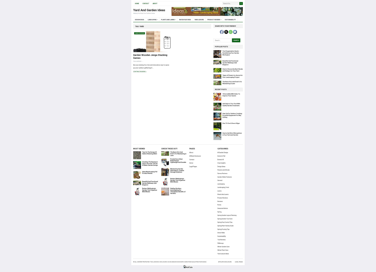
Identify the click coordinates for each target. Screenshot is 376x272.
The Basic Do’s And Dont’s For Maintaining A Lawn (178, 153)
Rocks (219, 205)
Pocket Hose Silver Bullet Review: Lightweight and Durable (178, 160)
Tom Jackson (137, 61)
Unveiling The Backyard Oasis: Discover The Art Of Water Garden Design (150, 163)
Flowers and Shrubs (223, 170)
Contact (145, 3)
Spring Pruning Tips (223, 229)
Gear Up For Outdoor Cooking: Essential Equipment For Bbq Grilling (232, 115)
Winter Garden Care (223, 246)
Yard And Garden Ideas (149, 10)
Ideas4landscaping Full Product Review (149, 172)
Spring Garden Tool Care (224, 219)
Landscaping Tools (223, 187)
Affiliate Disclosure (195, 156)
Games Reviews (139, 33)
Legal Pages (193, 166)
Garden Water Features (224, 177)
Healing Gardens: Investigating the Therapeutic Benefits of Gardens (177, 191)
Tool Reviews (221, 239)
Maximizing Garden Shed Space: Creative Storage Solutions (177, 170)
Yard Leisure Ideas (223, 253)
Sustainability (230, 19)
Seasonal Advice (222, 208)
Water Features (185, 19)
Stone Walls (221, 233)
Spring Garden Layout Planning (226, 215)
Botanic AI (220, 159)
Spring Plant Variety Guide (225, 226)
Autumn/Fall (221, 156)
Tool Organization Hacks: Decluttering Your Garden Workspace (230, 53)
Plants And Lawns (168, 19)
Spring (219, 212)
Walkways (220, 243)
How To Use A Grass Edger (231, 123)
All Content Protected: (142, 262)
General (219, 180)
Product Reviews (213, 19)
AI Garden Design (222, 152)
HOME (137, 3)
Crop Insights (221, 163)
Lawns (219, 191)
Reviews (220, 201)
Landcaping (152, 19)
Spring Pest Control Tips (224, 222)
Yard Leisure (199, 19)
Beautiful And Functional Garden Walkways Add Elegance (230, 62)
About (155, 3)
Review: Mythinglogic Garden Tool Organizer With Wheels (149, 190)
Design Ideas (139, 19)
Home (191, 163)
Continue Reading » (139, 71)
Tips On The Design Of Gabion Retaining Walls (149, 153)
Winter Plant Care (222, 250)
